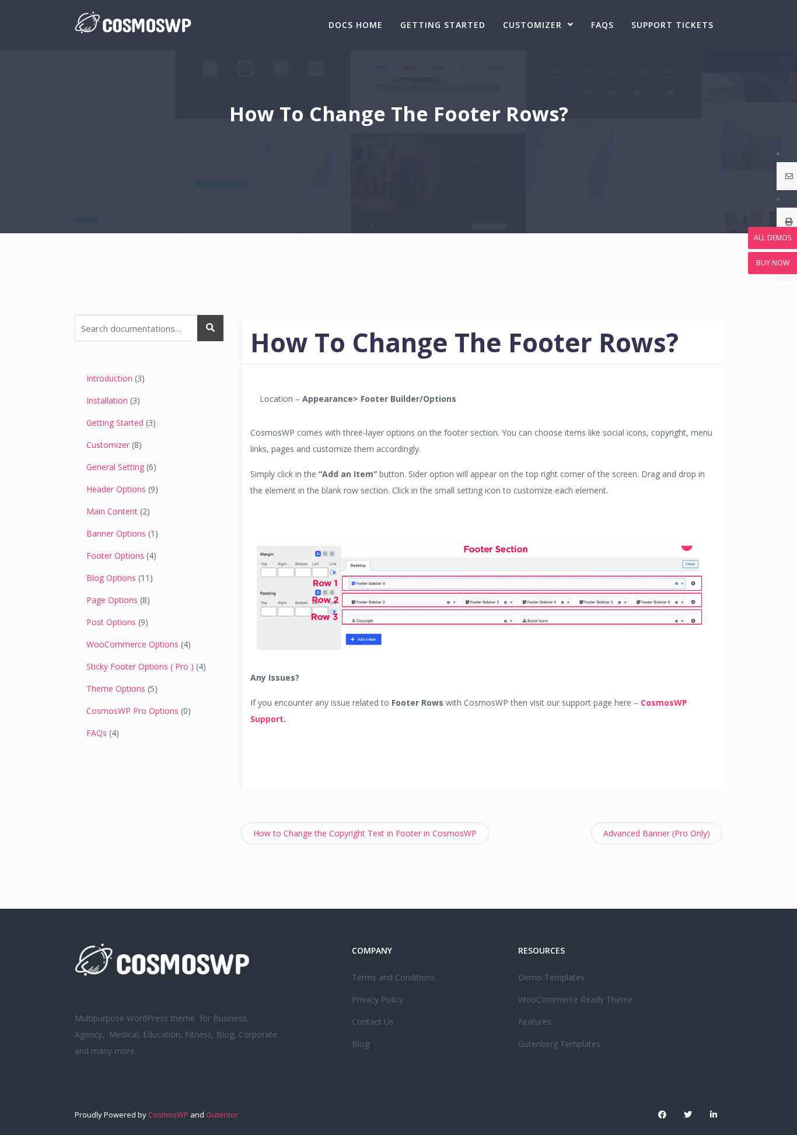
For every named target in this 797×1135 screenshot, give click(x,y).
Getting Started (442, 24)
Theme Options (115, 688)
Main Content (112, 511)
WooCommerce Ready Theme (575, 999)
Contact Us (373, 1021)
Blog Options (111, 577)
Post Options (111, 622)
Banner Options (116, 533)
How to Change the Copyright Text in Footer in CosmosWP (365, 833)
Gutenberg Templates (559, 1043)
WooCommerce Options (132, 644)
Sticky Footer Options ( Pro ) (140, 666)
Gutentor (222, 1114)
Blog (360, 1043)
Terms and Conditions (393, 977)
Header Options (116, 489)
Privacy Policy (377, 999)
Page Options (112, 599)
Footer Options (115, 555)
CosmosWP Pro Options (132, 710)
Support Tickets (672, 24)
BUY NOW (772, 263)
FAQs (602, 24)
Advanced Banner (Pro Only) (656, 833)
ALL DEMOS (772, 238)
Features (534, 1021)
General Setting (115, 466)
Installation (107, 400)
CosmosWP (168, 1114)
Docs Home (355, 24)
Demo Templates (551, 977)
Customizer (532, 24)
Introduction (109, 378)
